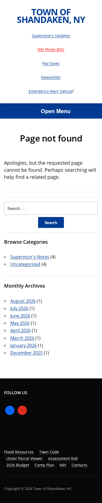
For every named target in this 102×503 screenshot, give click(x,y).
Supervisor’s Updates (51, 35)
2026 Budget (17, 465)
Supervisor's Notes (29, 257)
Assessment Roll (63, 458)
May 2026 (20, 323)
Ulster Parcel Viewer (24, 458)
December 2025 (26, 353)
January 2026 (23, 345)
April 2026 (20, 330)
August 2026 (23, 301)
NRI (63, 465)
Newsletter (51, 77)
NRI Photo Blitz (51, 49)
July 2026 (19, 308)
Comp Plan (44, 465)
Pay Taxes (51, 63)
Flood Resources (19, 451)
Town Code (49, 451)
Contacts (79, 465)
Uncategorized (25, 264)
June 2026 (20, 316)
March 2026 (22, 338)
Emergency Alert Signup (50, 91)
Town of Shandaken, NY (51, 15)
